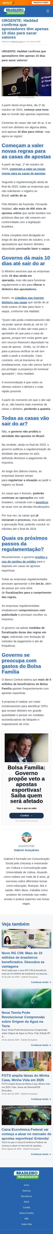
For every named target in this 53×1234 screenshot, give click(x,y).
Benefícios (26, 1196)
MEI (27, 1219)
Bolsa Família (26, 1213)
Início (26, 1185)
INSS (26, 1202)
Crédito (26, 1207)
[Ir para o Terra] (8, 2)
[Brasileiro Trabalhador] (14, 11)
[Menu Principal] (47, 11)
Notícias (26, 1191)
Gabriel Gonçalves (17, 41)
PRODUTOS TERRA (41, 2)
